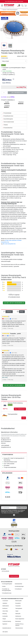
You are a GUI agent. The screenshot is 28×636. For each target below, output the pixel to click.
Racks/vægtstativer (19, 618)
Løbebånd (5, 603)
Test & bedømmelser (9, 122)
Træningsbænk (18, 608)
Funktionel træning (7, 621)
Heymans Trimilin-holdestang (15, 403)
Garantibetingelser (8, 119)
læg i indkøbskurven (17, 92)
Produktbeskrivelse (8, 116)
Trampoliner (18, 605)
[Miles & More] (14, 555)
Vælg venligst (5, 61)
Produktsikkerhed (8, 127)
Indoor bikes (5, 611)
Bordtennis (5, 608)
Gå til (23, 418)
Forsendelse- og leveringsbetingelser (6, 589)
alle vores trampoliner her (9, 243)
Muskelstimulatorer (7, 628)
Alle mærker (5, 631)
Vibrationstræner (19, 628)
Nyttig (4, 328)
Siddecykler (17, 613)
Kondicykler (5, 616)
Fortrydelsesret (18, 589)
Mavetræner (18, 621)
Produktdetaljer (7, 113)
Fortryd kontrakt (14, 576)
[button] (4, 45)
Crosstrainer (5, 600)
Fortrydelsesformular (6, 593)
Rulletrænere (18, 616)
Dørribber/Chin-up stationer (19, 624)
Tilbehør (6, 124)
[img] (13, 79)
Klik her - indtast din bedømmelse (14, 303)
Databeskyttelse (18, 583)
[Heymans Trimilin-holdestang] (4, 404)
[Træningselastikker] (4, 414)
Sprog (21, 311)
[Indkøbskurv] (26, 5)
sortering (8, 311)
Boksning (5, 613)
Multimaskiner (6, 605)
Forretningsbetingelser (7, 583)
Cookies (4, 586)
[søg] (22, 5)
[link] (7, 478)
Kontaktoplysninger (19, 586)
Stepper (4, 618)
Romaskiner (18, 603)
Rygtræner (5, 624)
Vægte (16, 611)
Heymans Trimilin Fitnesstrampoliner (10, 9)
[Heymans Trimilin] (4, 18)
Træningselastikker (12, 414)
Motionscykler (18, 600)
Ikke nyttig (10, 328)
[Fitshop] (9, 5)
